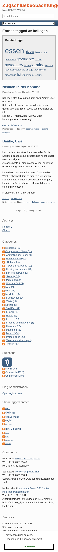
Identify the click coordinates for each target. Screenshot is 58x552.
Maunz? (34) (12, 333)
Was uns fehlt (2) (15, 283)
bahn (43, 69)
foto (20, 74)
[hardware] (3, 424)
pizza (29, 52)
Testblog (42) (12, 344)
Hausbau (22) (13, 326)
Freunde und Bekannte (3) (20, 322)
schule (43, 52)
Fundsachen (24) (15, 297)
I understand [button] (29, 546)
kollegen (6, 132)
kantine (37, 65)
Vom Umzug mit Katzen (27, 471)
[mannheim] (3, 440)
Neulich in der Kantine (21, 87)
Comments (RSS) (14, 372)
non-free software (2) (17, 273)
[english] (3, 420)
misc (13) (10, 290)
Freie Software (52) (16, 258)
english (8, 420)
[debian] (3, 412)
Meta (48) (10, 287)
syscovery (14, 65)
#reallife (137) (12, 308)
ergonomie (10, 75)
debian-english (12, 417)
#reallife (5, 125)
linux (7, 436)
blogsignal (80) (13, 248)
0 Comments (16, 125)
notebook (29, 75)
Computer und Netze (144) (19, 251)
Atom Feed (11, 368)
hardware (8, 424)
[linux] (3, 436)
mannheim (8, 440)
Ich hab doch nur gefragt (27, 458)
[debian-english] (3, 416)
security (8, 444)
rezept (8, 69)
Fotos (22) (11, 315)
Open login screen (12, 393)
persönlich (10, 59)
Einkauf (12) (12, 312)
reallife (38, 75)
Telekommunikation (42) (19, 340)
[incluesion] (3, 429)
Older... (6, 230)
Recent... (7, 227)
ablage (29, 69)
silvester (16, 69)
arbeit (37, 69)
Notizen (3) (11, 305)
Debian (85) (13, 262)
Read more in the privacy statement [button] (23, 539)
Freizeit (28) (12, 319)
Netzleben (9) (12, 294)
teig (23, 69)
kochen (49, 65)
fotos (37, 52)
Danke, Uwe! (12, 141)
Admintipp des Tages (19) (19, 255)
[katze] (3, 433)
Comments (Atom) (14, 376)
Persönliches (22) (15, 337)
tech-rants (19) (13, 280)
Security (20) (13, 276)
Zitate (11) (11, 301)
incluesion (13, 428)
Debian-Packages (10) (20, 265)
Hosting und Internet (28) (19, 269)
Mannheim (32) (14, 330)
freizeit (27, 65)
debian (10, 412)
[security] (3, 443)
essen (14, 51)
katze (7, 433)
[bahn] (3, 408)
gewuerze (25, 59)
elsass (38, 59)
